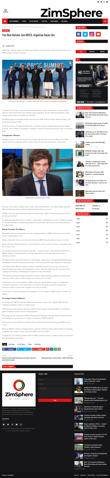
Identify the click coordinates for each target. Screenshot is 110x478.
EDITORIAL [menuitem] (64, 21)
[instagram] (104, 2)
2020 (92, 242)
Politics (30, 344)
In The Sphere (21, 344)
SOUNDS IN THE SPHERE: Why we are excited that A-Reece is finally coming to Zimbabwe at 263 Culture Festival (96, 390)
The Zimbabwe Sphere (10, 39)
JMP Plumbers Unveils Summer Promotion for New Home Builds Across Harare (96, 124)
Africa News (12, 344)
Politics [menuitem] (44, 21)
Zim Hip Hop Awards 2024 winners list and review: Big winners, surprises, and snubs (96, 182)
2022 (92, 235)
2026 (92, 219)
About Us (76, 475)
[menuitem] (5, 21)
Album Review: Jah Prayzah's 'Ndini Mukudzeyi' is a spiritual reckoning (94, 173)
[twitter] (101, 2)
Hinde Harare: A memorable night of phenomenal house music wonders (93, 408)
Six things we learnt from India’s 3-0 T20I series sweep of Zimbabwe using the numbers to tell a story (95, 436)
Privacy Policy (91, 475)
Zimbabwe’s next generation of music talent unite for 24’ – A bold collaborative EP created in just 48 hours (96, 163)
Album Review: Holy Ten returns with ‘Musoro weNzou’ (95, 192)
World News (11, 27)
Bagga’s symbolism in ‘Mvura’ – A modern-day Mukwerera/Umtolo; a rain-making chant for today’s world (95, 426)
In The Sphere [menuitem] (33, 21)
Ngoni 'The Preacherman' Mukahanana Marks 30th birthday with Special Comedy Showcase (96, 115)
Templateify (11, 475)
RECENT (102, 51)
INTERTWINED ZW (80, 206)
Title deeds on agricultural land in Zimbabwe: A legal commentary (93, 446)
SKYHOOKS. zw (96, 206)
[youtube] (107, 2)
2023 (92, 231)
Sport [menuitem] (24, 21)
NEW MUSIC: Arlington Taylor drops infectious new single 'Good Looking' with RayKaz (96, 153)
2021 (92, 239)
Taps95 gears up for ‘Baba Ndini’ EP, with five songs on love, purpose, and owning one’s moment (96, 134)
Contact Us (83, 475)
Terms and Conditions (102, 475)
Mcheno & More (80, 209)
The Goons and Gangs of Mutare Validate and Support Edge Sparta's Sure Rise (95, 416)
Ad (81, 51)
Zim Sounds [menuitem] (54, 21)
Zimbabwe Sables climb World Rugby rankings (95, 143)
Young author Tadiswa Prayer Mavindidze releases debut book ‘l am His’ (95, 380)
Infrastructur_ (96, 209)
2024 (92, 227)
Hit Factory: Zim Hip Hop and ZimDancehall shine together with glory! (95, 454)
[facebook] (98, 2)
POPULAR (91, 51)
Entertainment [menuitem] (14, 21)
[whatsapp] (21, 424)
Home (4, 27)
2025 (92, 223)
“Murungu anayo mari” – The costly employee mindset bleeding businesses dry (95, 399)
